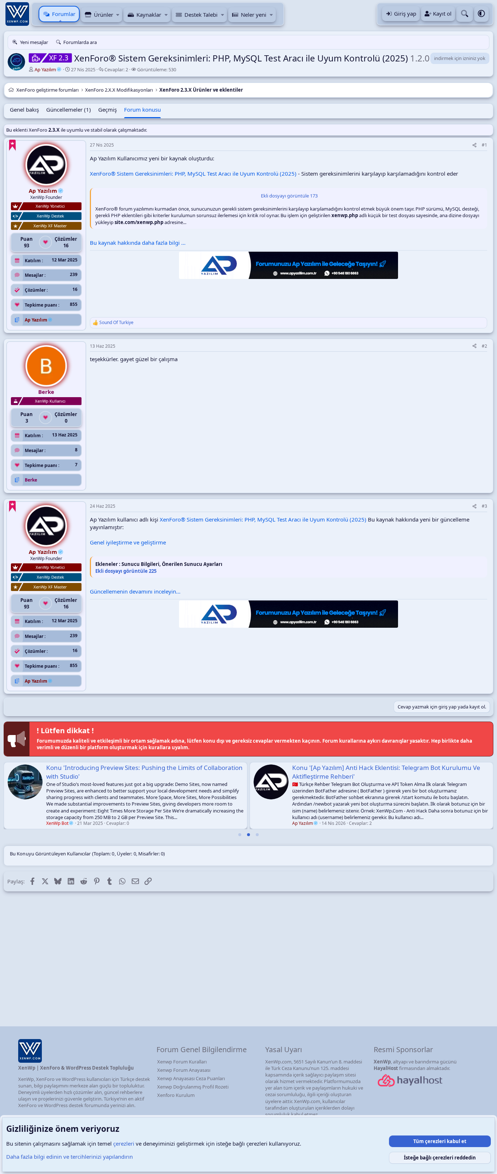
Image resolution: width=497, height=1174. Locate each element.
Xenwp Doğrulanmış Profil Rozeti (192, 1086)
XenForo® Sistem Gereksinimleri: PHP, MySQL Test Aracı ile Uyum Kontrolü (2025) (193, 173)
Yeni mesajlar (34, 42)
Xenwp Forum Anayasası (183, 1070)
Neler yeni (253, 14)
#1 (484, 145)
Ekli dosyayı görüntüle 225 (125, 571)
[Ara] (464, 14)
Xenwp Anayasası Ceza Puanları (191, 1078)
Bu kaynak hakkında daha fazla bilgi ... (138, 242)
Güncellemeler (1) (68, 109)
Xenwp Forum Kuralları (182, 1061)
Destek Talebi (201, 14)
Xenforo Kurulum (176, 1095)
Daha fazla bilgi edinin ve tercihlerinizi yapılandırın (69, 1156)
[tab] (239, 834)
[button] (118, 14)
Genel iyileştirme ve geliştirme (128, 542)
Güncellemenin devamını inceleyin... (135, 591)
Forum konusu (142, 109)
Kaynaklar (148, 14)
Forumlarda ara (80, 42)
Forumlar (63, 13)
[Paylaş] (474, 145)
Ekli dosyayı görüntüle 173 (289, 195)
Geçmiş (107, 109)
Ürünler (103, 14)
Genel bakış (24, 109)
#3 (484, 506)
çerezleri (123, 1143)
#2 (484, 346)
